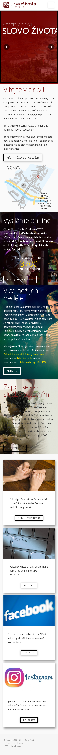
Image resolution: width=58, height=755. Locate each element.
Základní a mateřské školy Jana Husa (23, 354)
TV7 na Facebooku (13, 746)
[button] (51, 5)
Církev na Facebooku (14, 743)
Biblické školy (24, 358)
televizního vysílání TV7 (33, 362)
